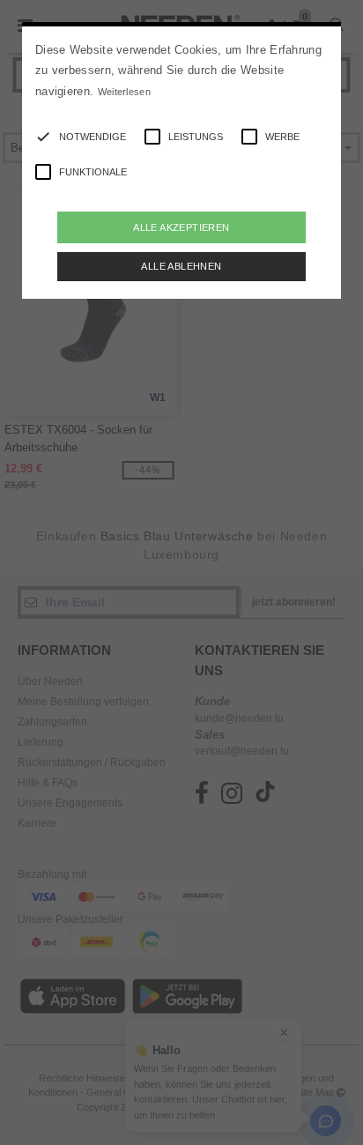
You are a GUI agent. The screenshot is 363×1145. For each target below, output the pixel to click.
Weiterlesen (124, 91)
